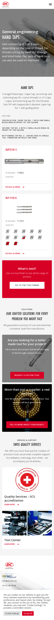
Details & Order (12, 187)
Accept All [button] (28, 613)
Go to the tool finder (27, 285)
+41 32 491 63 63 (9, 585)
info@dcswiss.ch (9, 581)
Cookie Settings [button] (12, 613)
